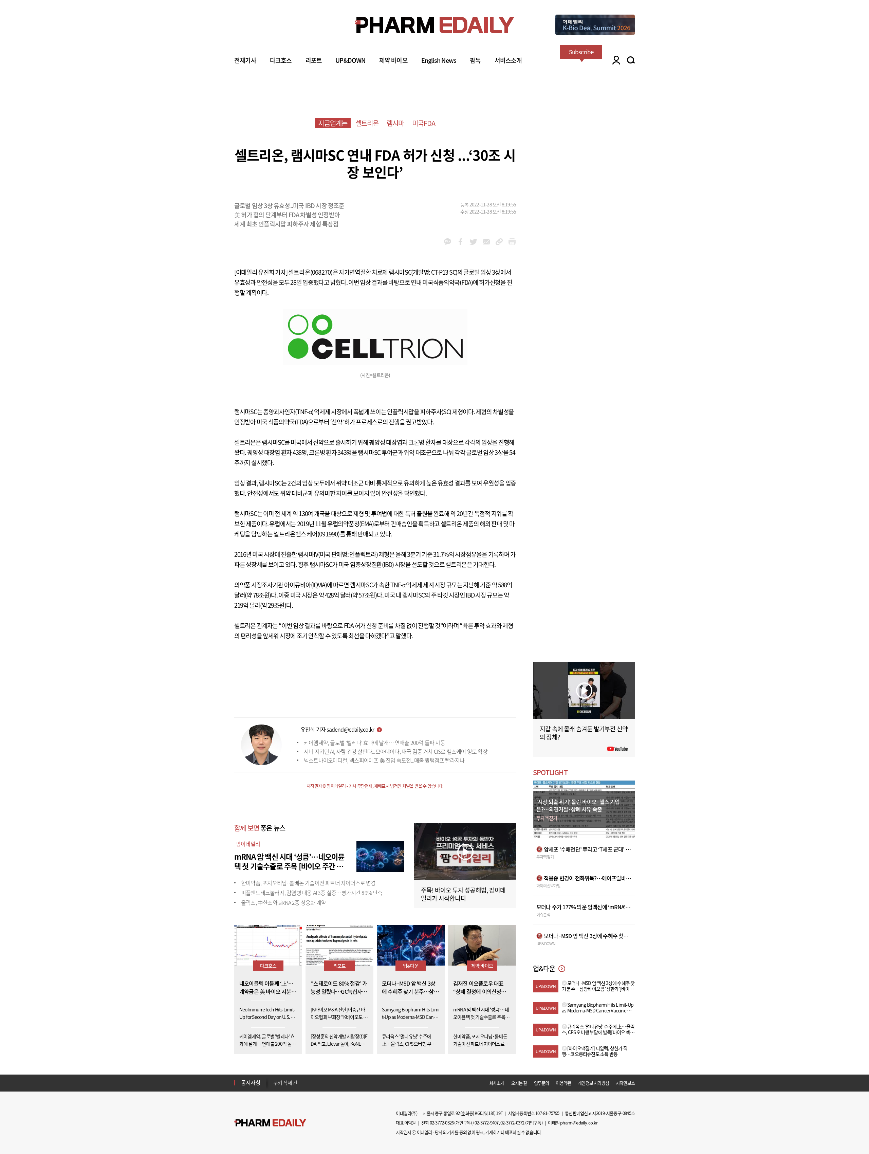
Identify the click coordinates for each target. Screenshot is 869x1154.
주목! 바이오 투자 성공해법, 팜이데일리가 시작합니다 (463, 894)
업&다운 (411, 965)
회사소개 (496, 1083)
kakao (447, 241)
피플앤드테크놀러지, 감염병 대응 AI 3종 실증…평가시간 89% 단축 (312, 893)
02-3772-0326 (442, 1122)
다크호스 (281, 60)
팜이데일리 (248, 844)
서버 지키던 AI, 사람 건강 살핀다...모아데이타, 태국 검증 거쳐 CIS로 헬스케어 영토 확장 (395, 751)
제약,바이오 (482, 965)
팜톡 (475, 60)
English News (438, 60)
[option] (326, 1082)
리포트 (314, 60)
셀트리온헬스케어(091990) (306, 533)
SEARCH (631, 60)
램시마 (395, 123)
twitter (473, 241)
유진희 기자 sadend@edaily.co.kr (337, 729)
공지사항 (250, 1082)
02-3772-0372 (512, 1122)
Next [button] (275, 1086)
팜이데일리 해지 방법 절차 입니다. (306, 1082)
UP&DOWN (350, 60)
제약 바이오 (393, 60)
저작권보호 (625, 1083)
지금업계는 (332, 123)
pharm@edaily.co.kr (578, 1122)
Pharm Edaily (270, 1122)
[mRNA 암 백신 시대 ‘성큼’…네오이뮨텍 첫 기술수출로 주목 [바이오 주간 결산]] (380, 855)
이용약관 (563, 1083)
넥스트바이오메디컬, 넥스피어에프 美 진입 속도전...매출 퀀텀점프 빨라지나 (384, 760)
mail (486, 241)
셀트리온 (367, 123)
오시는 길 (519, 1083)
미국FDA (424, 123)
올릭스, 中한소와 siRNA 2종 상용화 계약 (283, 902)
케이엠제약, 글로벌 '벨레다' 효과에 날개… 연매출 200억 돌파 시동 (374, 742)
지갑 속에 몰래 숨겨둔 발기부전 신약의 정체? (584, 732)
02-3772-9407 (486, 1122)
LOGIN (614, 60)
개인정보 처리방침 (593, 1083)
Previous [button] (275, 1078)
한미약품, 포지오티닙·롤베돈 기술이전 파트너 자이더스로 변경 (308, 883)
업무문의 (541, 1083)
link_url (499, 241)
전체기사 (245, 60)
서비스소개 (508, 60)
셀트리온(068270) (310, 272)
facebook (460, 241)
